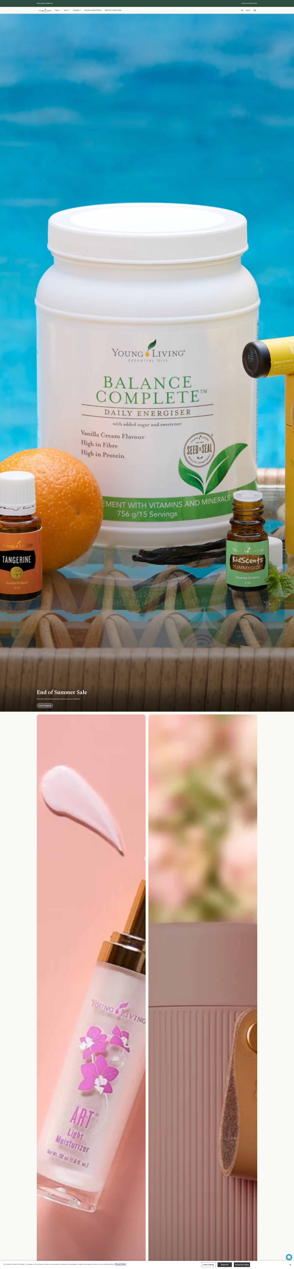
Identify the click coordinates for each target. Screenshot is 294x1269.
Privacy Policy (120, 1264)
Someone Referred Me (249, 3)
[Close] (290, 1264)
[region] (147, 1265)
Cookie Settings (208, 1265)
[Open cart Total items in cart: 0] (254, 10)
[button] (289, 1257)
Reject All (224, 1265)
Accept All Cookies (242, 1265)
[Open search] (242, 10)
